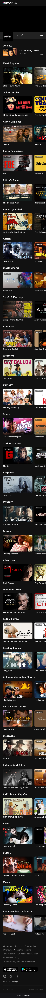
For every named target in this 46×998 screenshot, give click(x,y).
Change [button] (15, 981)
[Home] (10, 3)
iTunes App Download (10, 970)
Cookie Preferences (23, 996)
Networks (18, 950)
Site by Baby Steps (36, 989)
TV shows (7, 950)
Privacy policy (9, 954)
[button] (23, 52)
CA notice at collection (28, 954)
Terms (28, 950)
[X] (17, 976)
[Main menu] (41, 3)
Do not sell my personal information (19, 961)
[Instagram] (5, 976)
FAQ (17, 958)
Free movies (30, 946)
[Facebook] (11, 976)
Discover (18, 946)
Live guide (7, 946)
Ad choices (8, 958)
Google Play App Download (29, 970)
